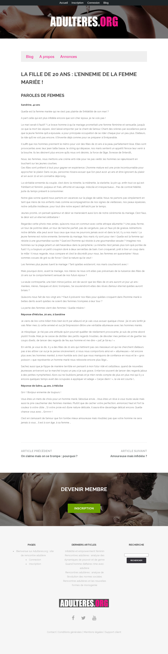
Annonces (68, 56)
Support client (113, 632)
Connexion (93, 2)
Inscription (77, 2)
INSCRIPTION (84, 508)
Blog (106, 2)
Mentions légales (93, 632)
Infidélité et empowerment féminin (84, 551)
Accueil (63, 2)
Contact (51, 632)
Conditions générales (70, 632)
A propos (46, 56)
